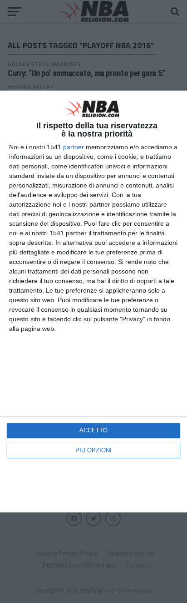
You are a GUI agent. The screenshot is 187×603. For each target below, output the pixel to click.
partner (73, 147)
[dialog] (93, 302)
